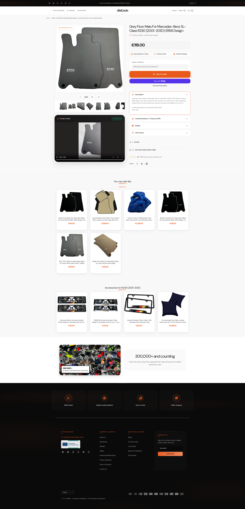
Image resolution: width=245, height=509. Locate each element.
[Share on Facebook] (137, 164)
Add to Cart (161, 74)
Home (48, 18)
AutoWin (68, 498)
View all (122, 187)
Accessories (81, 10)
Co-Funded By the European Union (72, 437)
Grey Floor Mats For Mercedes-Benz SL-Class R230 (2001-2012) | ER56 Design (77, 18)
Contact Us (103, 469)
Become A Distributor (135, 451)
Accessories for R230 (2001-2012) (122, 287)
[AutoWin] (122, 10)
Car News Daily (133, 442)
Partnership (103, 442)
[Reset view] (99, 97)
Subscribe (170, 454)
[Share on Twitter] (142, 164)
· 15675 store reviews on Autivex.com (149, 157)
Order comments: (138, 62)
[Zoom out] (80, 97)
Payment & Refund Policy (108, 455)
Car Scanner (132, 446)
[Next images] (122, 106)
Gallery (102, 451)
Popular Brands (58, 10)
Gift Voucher (132, 455)
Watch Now (117, 118)
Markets (102, 446)
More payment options (160, 85)
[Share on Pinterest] (147, 164)
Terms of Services (105, 464)
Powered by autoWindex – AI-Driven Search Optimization (88, 498)
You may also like (122, 181)
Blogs (130, 437)
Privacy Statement (105, 460)
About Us (103, 437)
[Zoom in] (92, 97)
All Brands (71, 10)
